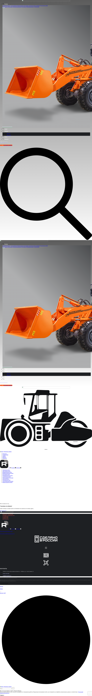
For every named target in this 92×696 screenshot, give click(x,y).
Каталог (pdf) (3, 593)
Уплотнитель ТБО (44, 5)
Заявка (1, 588)
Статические (36, 6)
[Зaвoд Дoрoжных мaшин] (6, 451)
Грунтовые (23, 6)
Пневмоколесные (30, 6)
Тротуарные (5, 6)
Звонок (1, 586)
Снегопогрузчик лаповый (34, 5)
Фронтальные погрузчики (22, 5)
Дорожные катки (6, 5)
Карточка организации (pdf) (6, 531)
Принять (2, 695)
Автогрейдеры (14, 5)
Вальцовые (10, 6)
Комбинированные (17, 6)
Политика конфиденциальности (7, 533)
